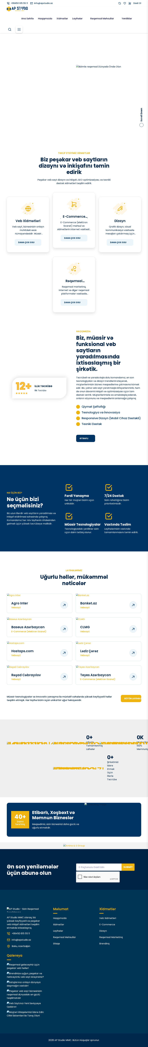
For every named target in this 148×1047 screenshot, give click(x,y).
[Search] (9, 29)
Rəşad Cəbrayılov (26, 675)
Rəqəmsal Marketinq (74, 281)
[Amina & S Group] (74, 846)
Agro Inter (19, 603)
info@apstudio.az (43, 3)
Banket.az (88, 603)
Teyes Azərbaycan (95, 675)
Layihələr (77, 18)
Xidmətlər (62, 18)
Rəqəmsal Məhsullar (102, 18)
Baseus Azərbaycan (28, 627)
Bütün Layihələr (132, 698)
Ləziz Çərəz (89, 651)
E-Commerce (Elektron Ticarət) (74, 217)
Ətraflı (84, 438)
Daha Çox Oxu (26, 242)
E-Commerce (107, 924)
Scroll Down (141, 115)
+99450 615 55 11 (19, 3)
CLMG (85, 627)
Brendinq (104, 943)
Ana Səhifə (27, 18)
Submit (128, 867)
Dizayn (119, 221)
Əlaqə (56, 943)
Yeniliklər (127, 18)
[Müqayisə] (119, 3)
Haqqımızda (45, 18)
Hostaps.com (22, 651)
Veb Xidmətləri (28, 221)
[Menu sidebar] (19, 29)
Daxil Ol (137, 3)
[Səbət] (129, 3)
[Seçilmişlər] (124, 3)
